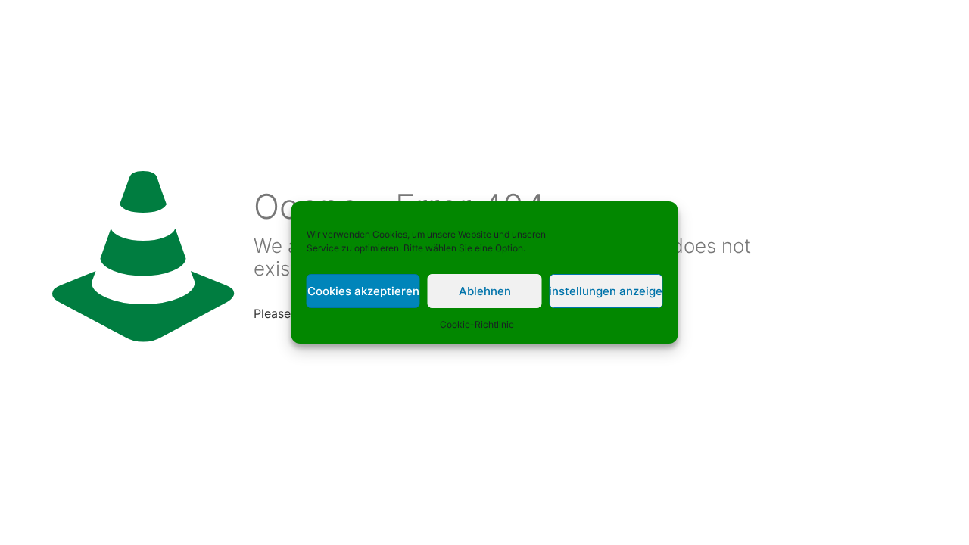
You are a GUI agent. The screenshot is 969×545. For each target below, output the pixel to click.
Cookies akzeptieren (363, 291)
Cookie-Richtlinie (477, 324)
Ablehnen (485, 291)
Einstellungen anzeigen (605, 291)
